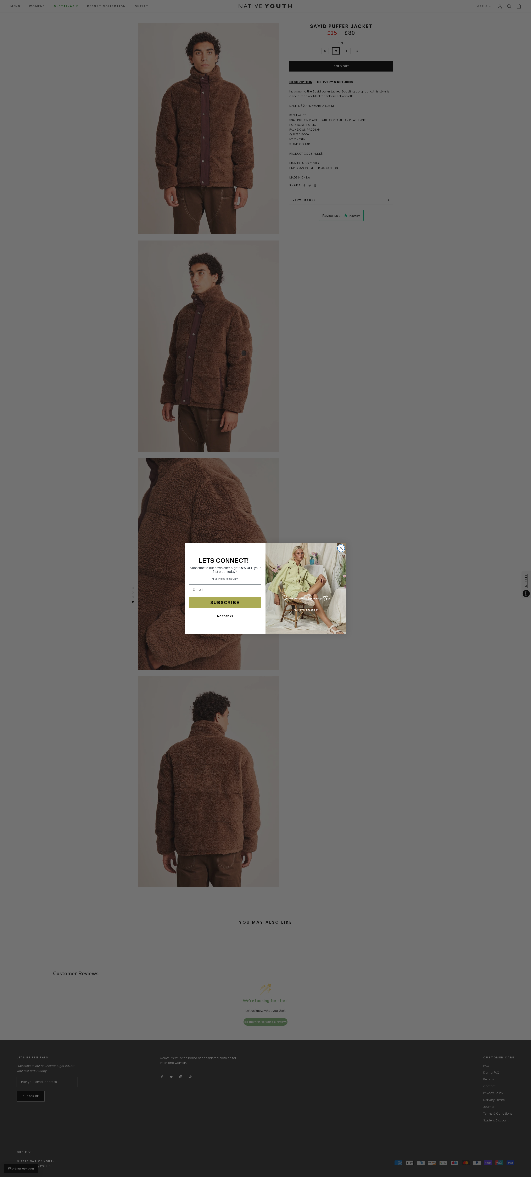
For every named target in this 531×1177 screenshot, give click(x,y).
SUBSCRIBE (225, 602)
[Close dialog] (341, 548)
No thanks (225, 616)
